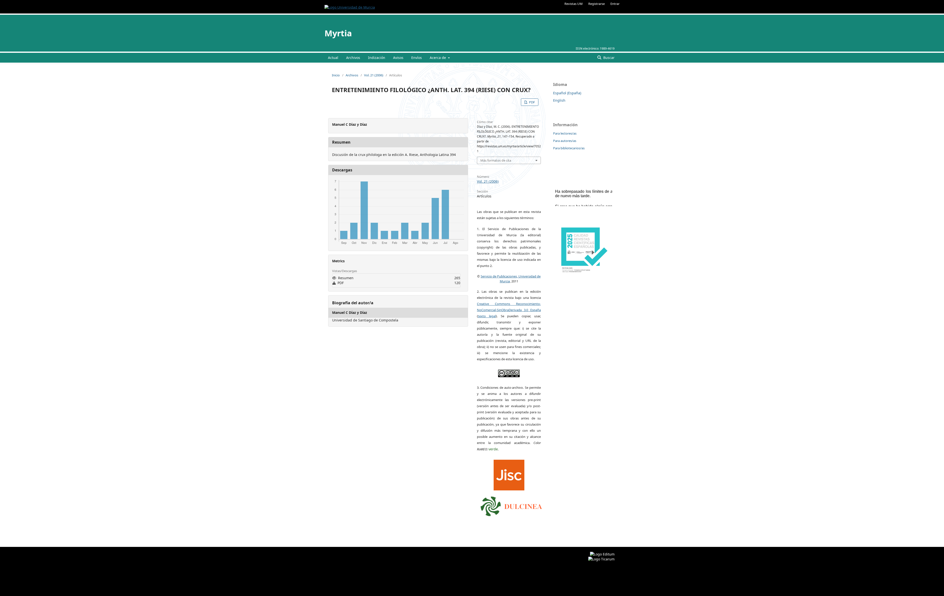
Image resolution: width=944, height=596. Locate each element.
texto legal (487, 316)
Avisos (398, 57)
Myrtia (338, 33)
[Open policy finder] (509, 474)
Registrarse (596, 3)
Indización (376, 57)
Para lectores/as (564, 133)
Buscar (608, 57)
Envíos (416, 57)
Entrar (615, 3)
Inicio (336, 75)
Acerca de (438, 57)
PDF (531, 102)
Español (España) (567, 93)
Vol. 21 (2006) (373, 75)
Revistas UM (573, 3)
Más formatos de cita (495, 160)
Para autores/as (564, 141)
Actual (333, 57)
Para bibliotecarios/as (569, 148)
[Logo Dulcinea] (511, 505)
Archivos (353, 57)
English (559, 100)
